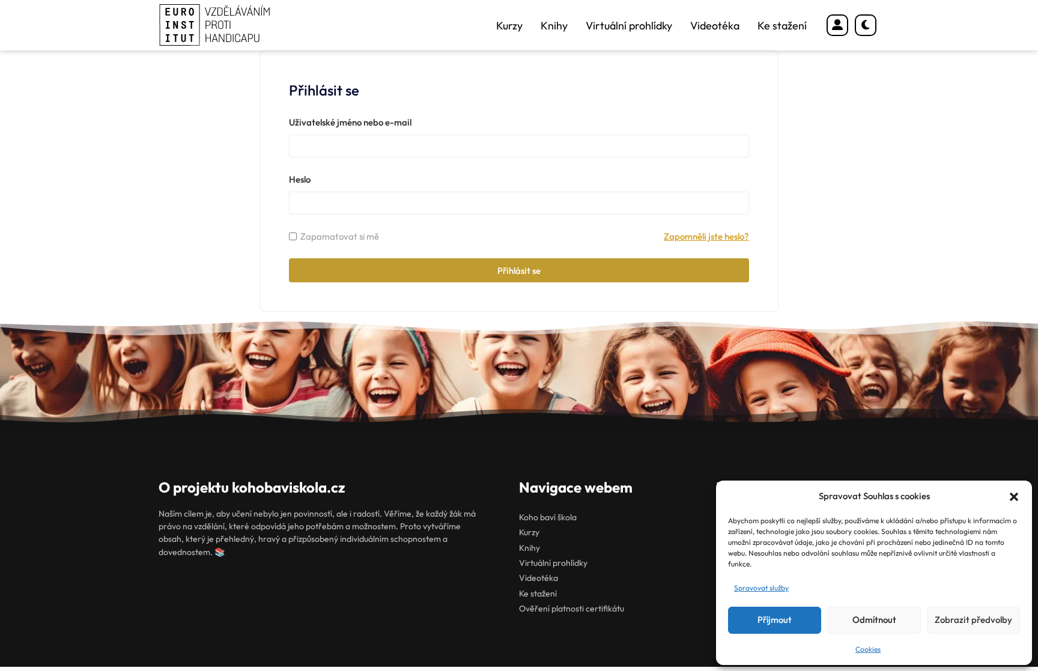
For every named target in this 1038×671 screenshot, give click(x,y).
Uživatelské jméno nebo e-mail (350, 122)
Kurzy (509, 25)
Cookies (868, 649)
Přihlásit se (519, 270)
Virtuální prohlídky (629, 25)
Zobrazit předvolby (973, 619)
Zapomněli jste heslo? (706, 236)
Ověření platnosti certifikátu (571, 608)
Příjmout (774, 619)
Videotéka (714, 25)
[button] (1014, 497)
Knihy (554, 25)
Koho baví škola (548, 517)
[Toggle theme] (865, 25)
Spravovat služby (761, 587)
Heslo (300, 179)
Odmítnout (874, 619)
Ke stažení (782, 25)
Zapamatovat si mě (339, 236)
